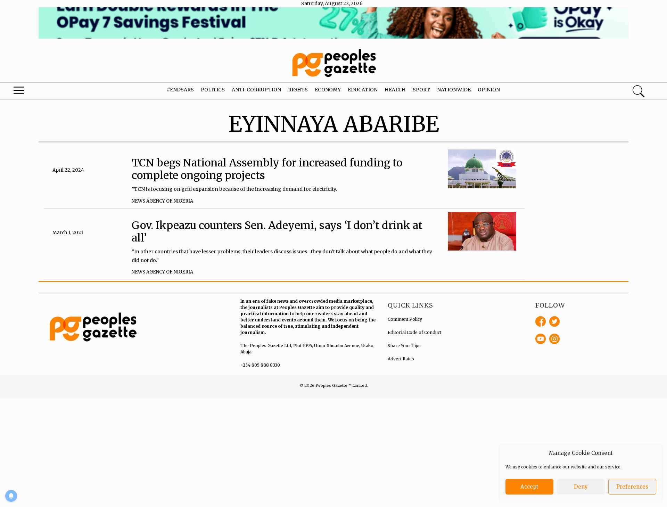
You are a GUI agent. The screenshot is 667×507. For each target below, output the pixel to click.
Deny (581, 486)
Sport (421, 90)
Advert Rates (401, 358)
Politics (213, 90)
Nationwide (454, 90)
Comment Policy (405, 319)
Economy (328, 90)
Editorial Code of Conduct (414, 332)
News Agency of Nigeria (162, 201)
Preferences (632, 486)
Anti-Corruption (256, 90)
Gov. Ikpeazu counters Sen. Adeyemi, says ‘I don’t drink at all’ (277, 231)
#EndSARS (180, 90)
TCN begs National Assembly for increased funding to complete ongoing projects (267, 169)
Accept (529, 486)
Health (395, 90)
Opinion (489, 90)
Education (363, 90)
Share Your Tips (404, 345)
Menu (35, 92)
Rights (298, 90)
